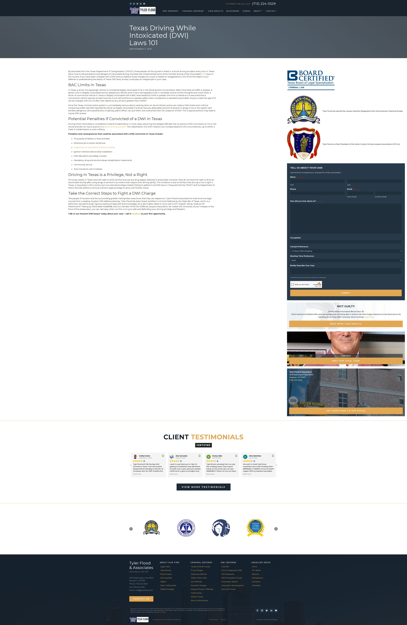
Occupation (295, 238)
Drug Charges (197, 570)
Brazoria (255, 574)
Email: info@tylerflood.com (141, 590)
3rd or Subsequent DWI (231, 570)
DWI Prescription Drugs (231, 578)
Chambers (256, 586)
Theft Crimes (196, 593)
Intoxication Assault (229, 582)
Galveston (256, 582)
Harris (254, 567)
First (292, 185)
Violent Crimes (197, 597)
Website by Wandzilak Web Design (267, 619)
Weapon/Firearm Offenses (202, 589)
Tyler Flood (346, 356)
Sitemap (223, 619)
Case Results (165, 570)
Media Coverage (167, 589)
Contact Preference (299, 247)
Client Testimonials (168, 586)
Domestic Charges (198, 586)
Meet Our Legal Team (346, 361)
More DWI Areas (228, 589)
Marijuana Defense (199, 574)
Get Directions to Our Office (345, 411)
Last (348, 185)
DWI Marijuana (227, 574)
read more (369, 317)
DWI (203, 74)
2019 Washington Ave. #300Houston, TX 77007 (141, 579)
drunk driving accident (115, 127)
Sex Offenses (196, 582)
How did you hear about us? (306, 201)
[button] (171, 11)
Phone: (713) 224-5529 (138, 584)
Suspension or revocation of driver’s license (94, 147)
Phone (293, 189)
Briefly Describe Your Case (302, 266)
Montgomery (257, 578)
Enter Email (351, 197)
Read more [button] (137, 474)
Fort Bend (256, 570)
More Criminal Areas (199, 601)
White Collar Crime (199, 578)
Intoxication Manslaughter (232, 586)
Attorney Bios (166, 578)
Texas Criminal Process (200, 567)
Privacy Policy (213, 619)
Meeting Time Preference (302, 256)
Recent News (166, 574)
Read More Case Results (346, 324)
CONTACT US (141, 599)
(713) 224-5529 (264, 4)
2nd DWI (225, 567)
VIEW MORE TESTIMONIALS (203, 487)
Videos (163, 582)
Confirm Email (380, 197)
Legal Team (165, 567)
